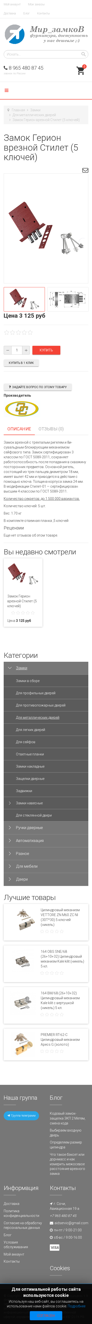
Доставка (10, 13)
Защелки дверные (30, 779)
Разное (22, 853)
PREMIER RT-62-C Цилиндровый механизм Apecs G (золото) (60, 1039)
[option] (24, 299)
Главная (18, 110)
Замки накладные (30, 766)
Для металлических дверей (34, 115)
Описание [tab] (19, 428)
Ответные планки (30, 754)
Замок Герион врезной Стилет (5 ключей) (22, 601)
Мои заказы (36, 4)
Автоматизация (30, 840)
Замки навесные (29, 803)
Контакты (43, 13)
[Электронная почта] (85, 171)
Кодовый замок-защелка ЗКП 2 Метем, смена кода (67, 1118)
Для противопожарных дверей (41, 705)
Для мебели (27, 866)
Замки (35, 110)
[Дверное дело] (46, 34)
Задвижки (24, 791)
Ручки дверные (29, 827)
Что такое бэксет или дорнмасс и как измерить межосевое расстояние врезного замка (67, 1164)
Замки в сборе (27, 681)
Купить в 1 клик (21, 363)
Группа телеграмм (23, 1116)
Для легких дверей (30, 730)
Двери (22, 879)
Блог (26, 13)
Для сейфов (25, 742)
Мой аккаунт (12, 4)
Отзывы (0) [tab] (51, 428)
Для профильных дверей (35, 693)
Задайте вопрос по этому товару (39, 387)
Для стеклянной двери (34, 815)
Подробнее (76, 1306)
